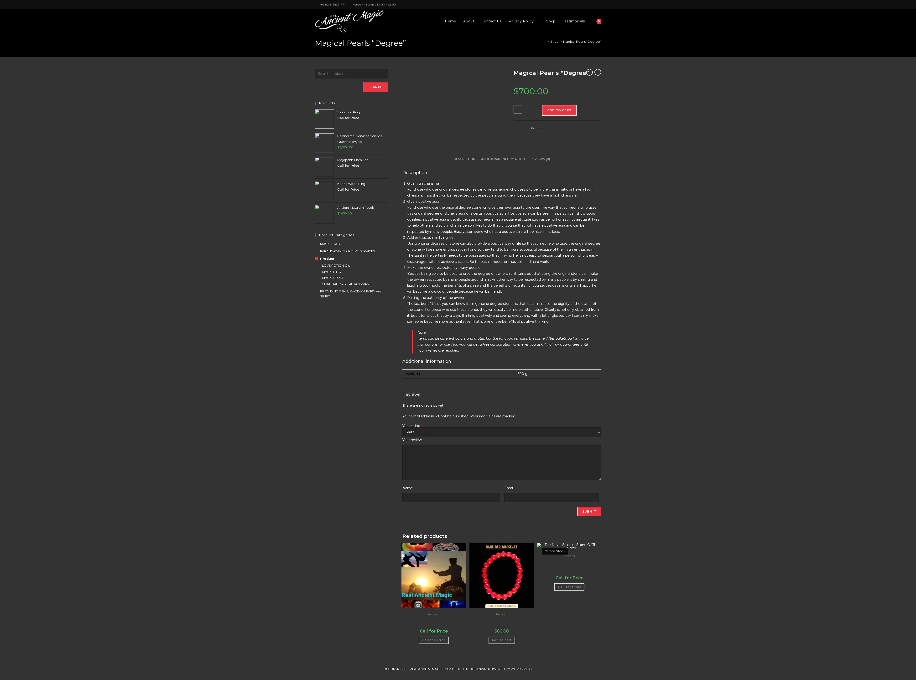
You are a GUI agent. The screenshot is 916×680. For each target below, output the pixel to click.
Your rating (412, 425)
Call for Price (434, 640)
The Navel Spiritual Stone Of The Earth (570, 564)
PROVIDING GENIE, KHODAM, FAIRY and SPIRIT (351, 293)
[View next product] (597, 72)
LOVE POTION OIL (336, 265)
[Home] (544, 41)
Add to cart (559, 110)
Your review (413, 440)
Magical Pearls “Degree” (582, 41)
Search (376, 87)
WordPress (521, 669)
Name (409, 488)
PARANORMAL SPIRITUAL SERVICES (347, 251)
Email (510, 488)
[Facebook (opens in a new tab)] (589, 4)
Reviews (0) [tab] (540, 159)
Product (537, 128)
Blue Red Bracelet (501, 620)
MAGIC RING (331, 272)
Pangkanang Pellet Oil (434, 620)
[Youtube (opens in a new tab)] (599, 4)
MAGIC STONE (333, 278)
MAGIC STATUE (331, 244)
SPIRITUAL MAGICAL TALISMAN (345, 284)
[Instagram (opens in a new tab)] (594, 4)
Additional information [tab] (503, 159)
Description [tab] (464, 159)
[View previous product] (589, 72)
